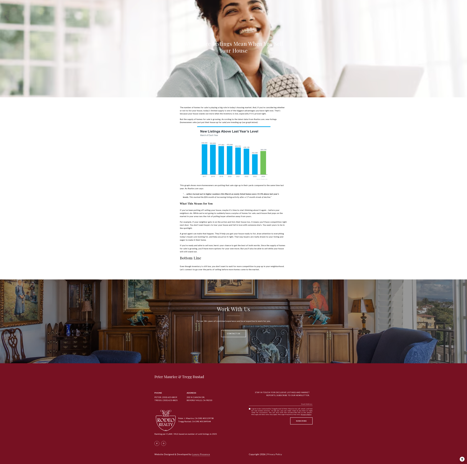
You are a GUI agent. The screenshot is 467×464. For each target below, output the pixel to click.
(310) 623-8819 (169, 397)
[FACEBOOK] (156, 443)
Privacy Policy (306, 414)
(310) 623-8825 (170, 400)
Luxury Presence (201, 454)
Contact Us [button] (233, 333)
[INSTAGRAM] (163, 443)
